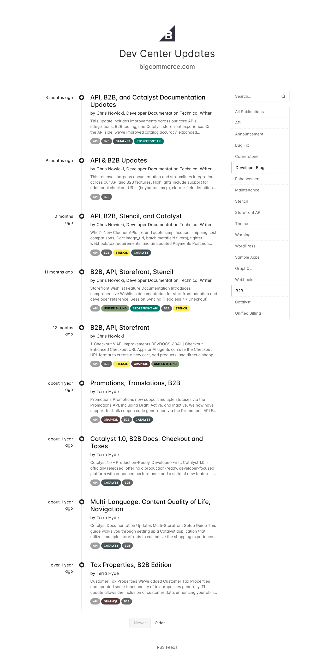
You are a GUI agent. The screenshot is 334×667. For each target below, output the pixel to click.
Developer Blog (250, 167)
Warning (242, 234)
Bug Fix (242, 145)
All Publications (249, 111)
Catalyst (242, 302)
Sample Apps (247, 257)
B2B (239, 290)
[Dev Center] (167, 34)
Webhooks (244, 279)
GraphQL (243, 268)
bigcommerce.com (167, 66)
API (238, 122)
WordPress (245, 246)
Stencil (241, 201)
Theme (241, 223)
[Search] (283, 96)
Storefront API (248, 212)
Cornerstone (247, 156)
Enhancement (248, 178)
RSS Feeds (167, 647)
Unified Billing (248, 313)
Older (160, 622)
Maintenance (247, 190)
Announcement (249, 134)
